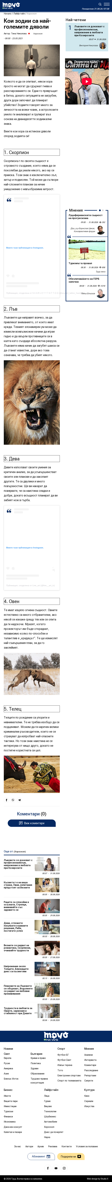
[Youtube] (56, 1168)
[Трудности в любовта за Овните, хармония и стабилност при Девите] (47, 1011)
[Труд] (56, 1036)
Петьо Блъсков (88, 293)
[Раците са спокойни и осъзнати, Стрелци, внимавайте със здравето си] (47, 906)
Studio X (104, 1179)
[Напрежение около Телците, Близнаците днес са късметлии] (47, 969)
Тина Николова (19, 33)
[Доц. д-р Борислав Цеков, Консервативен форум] (100, 230)
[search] (100, 4)
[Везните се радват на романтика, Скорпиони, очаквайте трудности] (47, 948)
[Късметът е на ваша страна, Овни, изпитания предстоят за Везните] (47, 885)
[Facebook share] (6, 800)
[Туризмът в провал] (87, 249)
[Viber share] (12, 800)
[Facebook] (47, 1168)
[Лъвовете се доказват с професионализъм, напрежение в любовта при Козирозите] (47, 864)
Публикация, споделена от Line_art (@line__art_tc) (30, 585)
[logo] (11, 5)
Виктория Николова (88, 45)
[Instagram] (64, 1168)
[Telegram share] (19, 800)
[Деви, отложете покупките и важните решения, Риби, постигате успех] (47, 927)
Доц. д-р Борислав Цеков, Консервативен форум (83, 229)
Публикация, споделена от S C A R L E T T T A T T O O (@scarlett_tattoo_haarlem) (45, 293)
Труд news (100, 271)
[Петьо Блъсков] (100, 293)
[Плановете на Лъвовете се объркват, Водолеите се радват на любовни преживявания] (47, 990)
